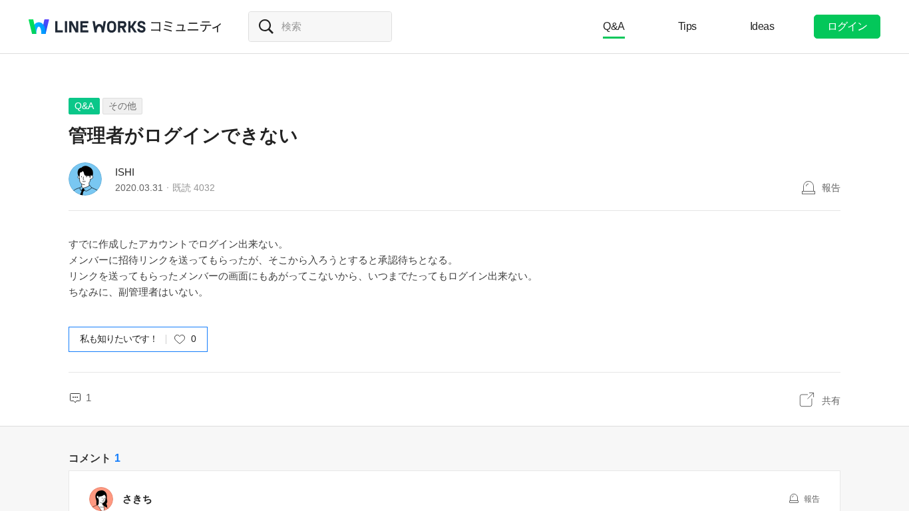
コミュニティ (186, 27)
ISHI (124, 172)
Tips (687, 26)
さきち (142, 498)
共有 (831, 400)
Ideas (762, 26)
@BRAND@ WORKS (87, 26)
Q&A (614, 26)
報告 (831, 187)
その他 (122, 105)
